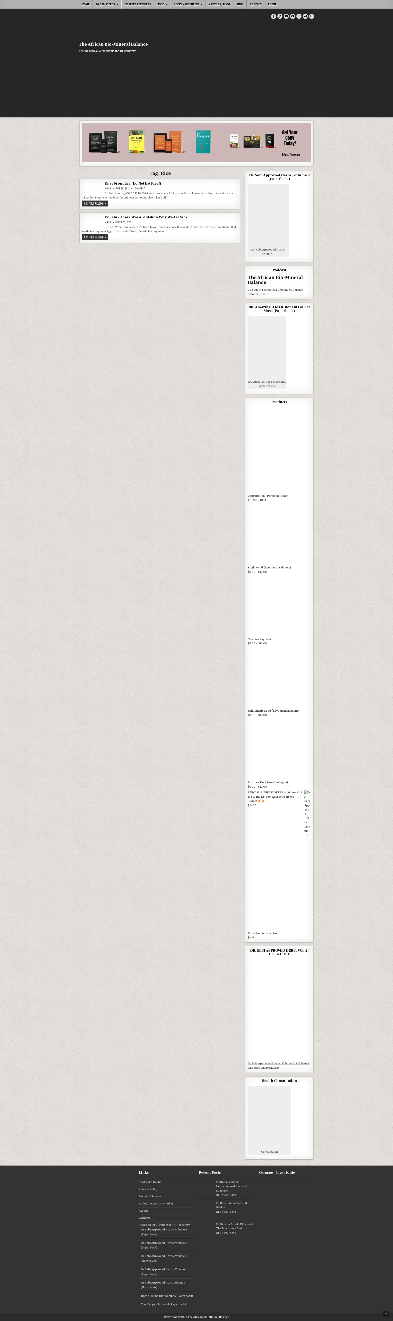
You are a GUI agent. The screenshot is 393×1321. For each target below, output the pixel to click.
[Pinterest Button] (279, 16)
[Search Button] (311, 16)
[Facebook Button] (273, 16)
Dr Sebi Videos (105, 4)
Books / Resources (186, 4)
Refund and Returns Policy (156, 1203)
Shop (239, 4)
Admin (108, 188)
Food (160, 4)
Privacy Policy (148, 1189)
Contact (256, 4)
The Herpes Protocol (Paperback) (163, 1304)
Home (85, 4)
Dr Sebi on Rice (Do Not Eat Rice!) (133, 183)
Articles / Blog (219, 4)
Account (144, 1210)
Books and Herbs (150, 1182)
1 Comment (139, 188)
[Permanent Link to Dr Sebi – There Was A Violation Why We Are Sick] (92, 222)
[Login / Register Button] (305, 16)
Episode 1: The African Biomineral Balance (275, 289)
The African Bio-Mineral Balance (113, 44)
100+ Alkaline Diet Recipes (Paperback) (167, 1295)
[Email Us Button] (299, 16)
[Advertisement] (196, 86)
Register (144, 1217)
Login (272, 4)
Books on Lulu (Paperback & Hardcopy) (165, 1224)
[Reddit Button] (292, 16)
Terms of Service (150, 1196)
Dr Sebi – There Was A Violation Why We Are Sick (146, 217)
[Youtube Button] (286, 16)
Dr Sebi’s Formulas (138, 4)
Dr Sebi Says (227, 1194)
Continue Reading (96, 203)
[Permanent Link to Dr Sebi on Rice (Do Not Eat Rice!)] (92, 186)
